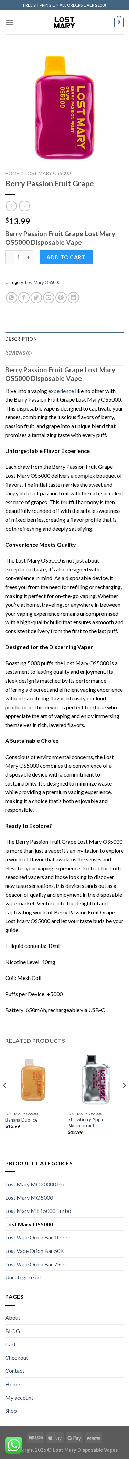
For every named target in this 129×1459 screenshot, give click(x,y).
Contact (14, 1370)
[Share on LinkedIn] (73, 297)
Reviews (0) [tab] (18, 353)
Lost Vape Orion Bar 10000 (37, 1237)
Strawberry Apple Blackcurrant (86, 1122)
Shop (11, 1410)
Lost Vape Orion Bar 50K (34, 1250)
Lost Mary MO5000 (29, 1197)
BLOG (12, 1331)
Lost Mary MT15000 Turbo (38, 1210)
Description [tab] (21, 339)
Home (12, 173)
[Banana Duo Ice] (33, 1080)
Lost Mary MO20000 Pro (35, 1184)
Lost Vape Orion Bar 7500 (35, 1264)
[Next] (124, 1099)
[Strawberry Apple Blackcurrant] (96, 1080)
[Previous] (4, 1099)
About (12, 1317)
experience (61, 390)
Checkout (16, 1357)
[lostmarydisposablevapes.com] (64, 22)
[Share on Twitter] (36, 297)
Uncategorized (23, 1277)
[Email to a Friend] (48, 297)
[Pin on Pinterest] (61, 297)
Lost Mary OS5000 (48, 173)
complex (85, 475)
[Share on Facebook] (24, 297)
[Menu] (9, 22)
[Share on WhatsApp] (11, 297)
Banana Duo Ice (21, 1120)
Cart (10, 1344)
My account (19, 1397)
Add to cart (65, 257)
